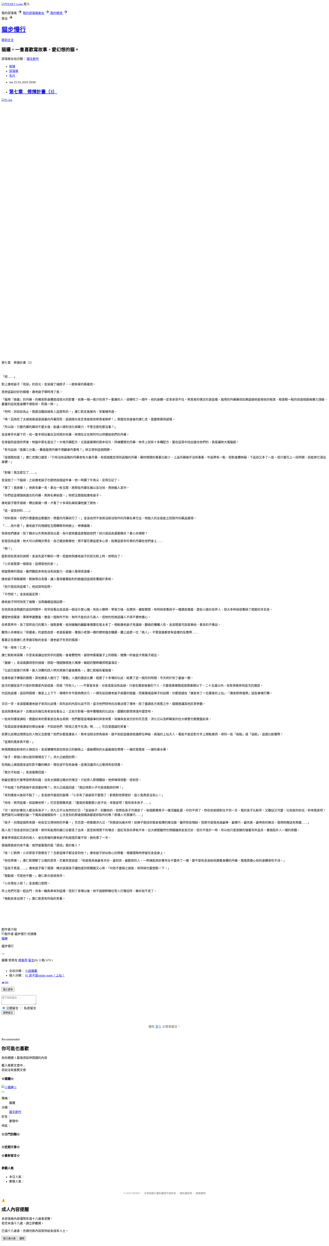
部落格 (13, 71)
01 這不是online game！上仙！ (45, 975)
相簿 (12, 66)
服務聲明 (201, 1193)
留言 (31, 960)
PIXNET (136, 1193)
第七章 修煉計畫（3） (33, 91)
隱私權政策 (186, 1193)
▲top (5, 982)
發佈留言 (8, 1012)
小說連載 (31, 970)
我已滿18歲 (9, 1238)
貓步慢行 (14, 29)
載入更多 (8, 989)
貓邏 (5, 938)
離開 (21, 1238)
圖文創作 (33, 58)
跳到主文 (8, 40)
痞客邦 (22, 960)
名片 (12, 75)
